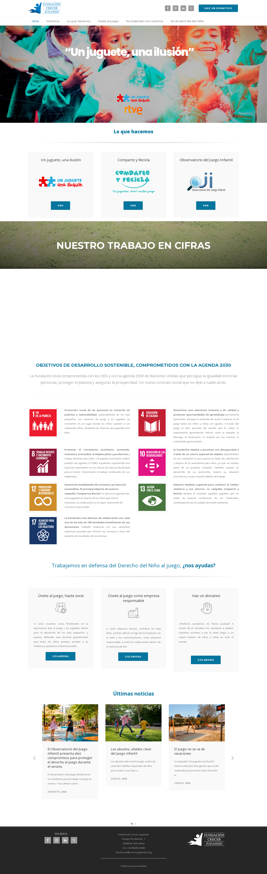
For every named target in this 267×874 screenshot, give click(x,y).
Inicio (35, 21)
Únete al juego (108, 21)
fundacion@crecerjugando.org (134, 852)
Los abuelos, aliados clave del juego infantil (131, 751)
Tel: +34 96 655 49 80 (133, 848)
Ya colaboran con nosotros (144, 21)
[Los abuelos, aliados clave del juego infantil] (133, 723)
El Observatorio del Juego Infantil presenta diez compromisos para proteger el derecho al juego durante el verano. (70, 758)
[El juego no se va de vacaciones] (197, 723)
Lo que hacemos (78, 21)
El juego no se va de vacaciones (189, 751)
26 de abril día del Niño (187, 21)
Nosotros (52, 21)
